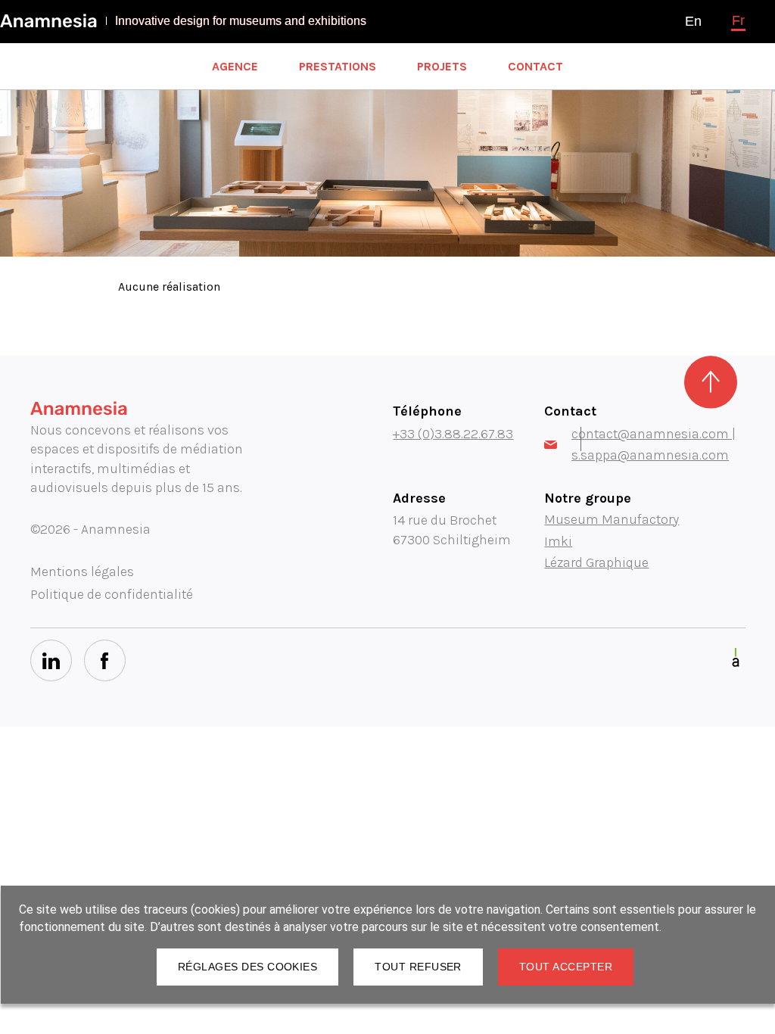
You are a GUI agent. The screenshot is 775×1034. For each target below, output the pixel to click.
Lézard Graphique (596, 562)
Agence (235, 66)
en (693, 21)
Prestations (337, 66)
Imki (558, 541)
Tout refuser (418, 967)
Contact (535, 66)
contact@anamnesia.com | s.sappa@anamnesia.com (653, 444)
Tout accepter (565, 967)
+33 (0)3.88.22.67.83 (453, 433)
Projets (442, 66)
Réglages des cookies (247, 967)
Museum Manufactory (611, 519)
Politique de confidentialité (111, 594)
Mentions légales (82, 571)
